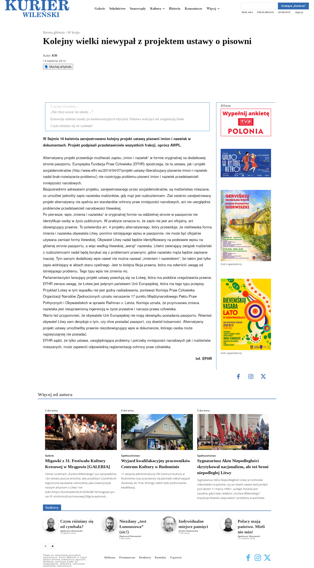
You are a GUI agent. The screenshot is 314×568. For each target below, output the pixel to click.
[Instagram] (250, 377)
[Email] (107, 88)
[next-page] (52, 546)
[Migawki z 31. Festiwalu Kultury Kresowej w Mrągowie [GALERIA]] (81, 432)
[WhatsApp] (97, 88)
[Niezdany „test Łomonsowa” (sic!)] (109, 524)
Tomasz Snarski (261, 501)
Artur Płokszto (137, 498)
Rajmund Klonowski (130, 536)
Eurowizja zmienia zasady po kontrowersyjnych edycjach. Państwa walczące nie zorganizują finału (117, 119)
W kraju (73, 32)
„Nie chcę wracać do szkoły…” (71, 112)
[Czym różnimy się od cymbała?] (50, 524)
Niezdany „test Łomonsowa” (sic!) (132, 526)
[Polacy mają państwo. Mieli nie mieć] (228, 524)
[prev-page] (45, 546)
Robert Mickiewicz (233, 501)
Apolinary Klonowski (71, 530)
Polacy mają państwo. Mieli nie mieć (251, 526)
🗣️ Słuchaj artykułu (58, 66)
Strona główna (54, 32)
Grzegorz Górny (162, 498)
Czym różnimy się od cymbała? (71, 126)
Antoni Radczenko (188, 530)
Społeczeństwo (130, 455)
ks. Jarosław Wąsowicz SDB (196, 498)
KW (54, 55)
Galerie (49, 455)
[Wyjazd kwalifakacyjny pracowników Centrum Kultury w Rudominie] (157, 432)
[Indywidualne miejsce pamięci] (168, 524)
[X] (87, 88)
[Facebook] (77, 88)
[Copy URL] (117, 88)
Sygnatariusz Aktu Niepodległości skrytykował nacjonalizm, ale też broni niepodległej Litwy (233, 466)
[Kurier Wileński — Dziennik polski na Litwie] (37, 8)
